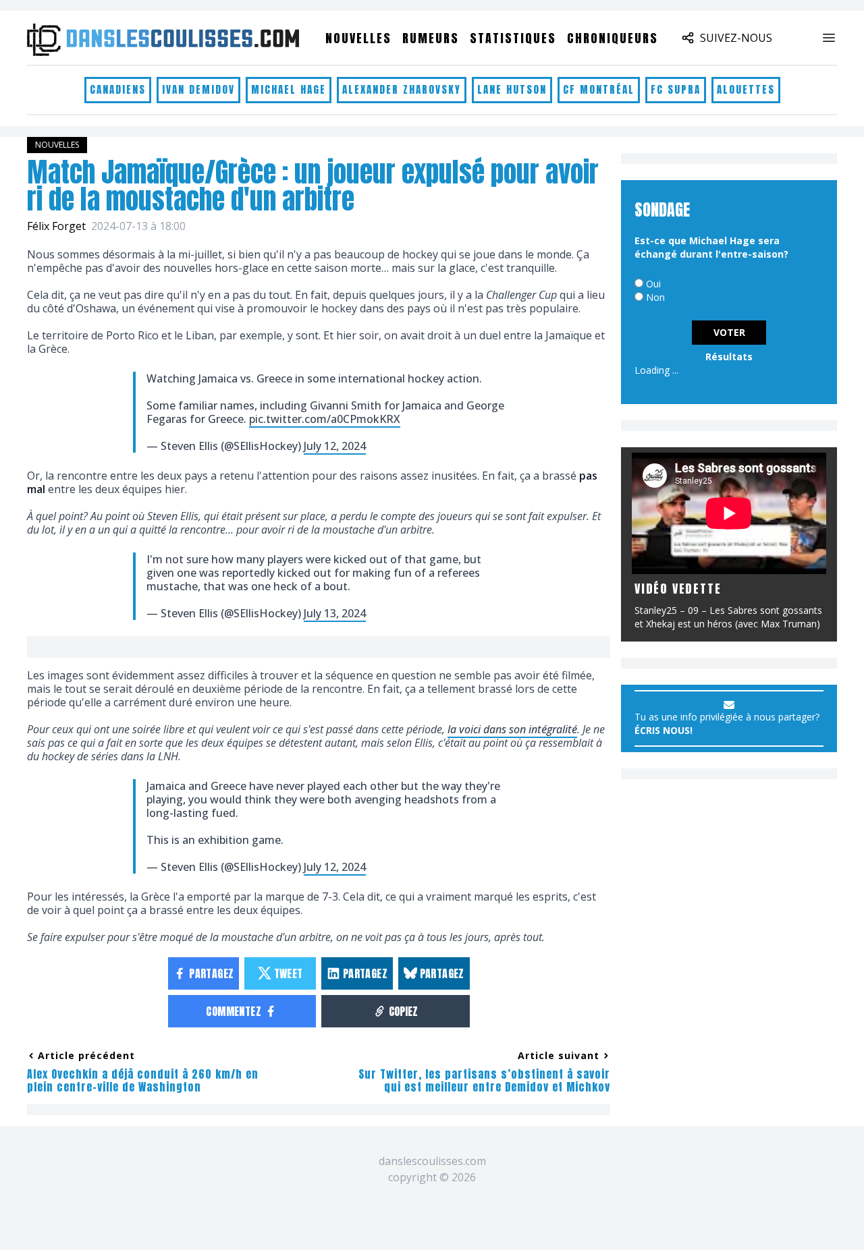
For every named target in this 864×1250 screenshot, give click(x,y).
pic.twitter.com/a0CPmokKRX (324, 418)
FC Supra (676, 89)
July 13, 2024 (335, 613)
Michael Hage (288, 89)
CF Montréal (598, 89)
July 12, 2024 (335, 445)
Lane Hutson (512, 89)
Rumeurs (430, 38)
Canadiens (118, 89)
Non (655, 297)
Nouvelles (358, 38)
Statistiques (513, 38)
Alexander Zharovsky (401, 89)
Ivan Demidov (198, 89)
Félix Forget (56, 226)
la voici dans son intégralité (512, 729)
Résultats (729, 356)
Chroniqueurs (612, 38)
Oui (653, 283)
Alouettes (746, 89)
